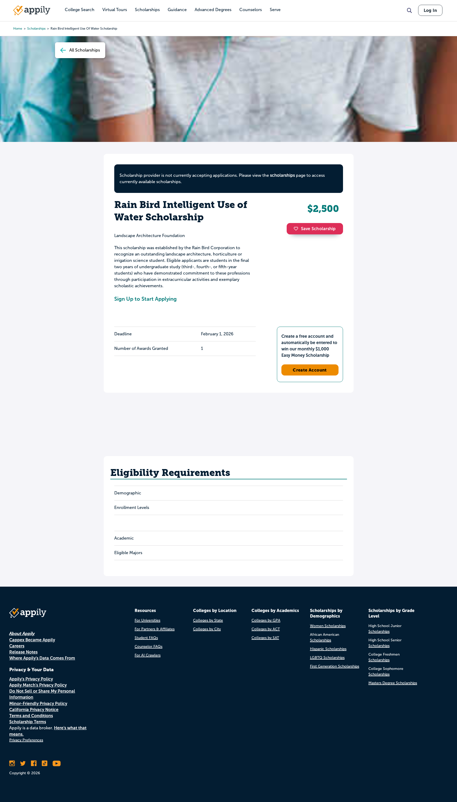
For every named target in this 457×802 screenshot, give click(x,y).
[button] (297, 228)
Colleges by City (207, 629)
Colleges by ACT (266, 629)
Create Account (310, 370)
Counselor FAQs (148, 646)
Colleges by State (208, 620)
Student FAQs (146, 638)
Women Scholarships (328, 626)
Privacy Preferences (26, 740)
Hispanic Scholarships (328, 649)
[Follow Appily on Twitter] (23, 763)
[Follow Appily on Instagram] (12, 763)
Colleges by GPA (266, 620)
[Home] (31, 10)
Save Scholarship (318, 228)
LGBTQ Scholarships (327, 658)
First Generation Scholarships (334, 666)
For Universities (147, 620)
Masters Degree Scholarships (392, 683)
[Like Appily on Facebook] (33, 763)
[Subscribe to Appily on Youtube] (57, 763)
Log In (430, 10)
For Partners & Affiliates (155, 629)
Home (17, 28)
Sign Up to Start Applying (145, 299)
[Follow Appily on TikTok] (44, 763)
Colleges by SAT (265, 638)
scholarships (36, 28)
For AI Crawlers (148, 655)
